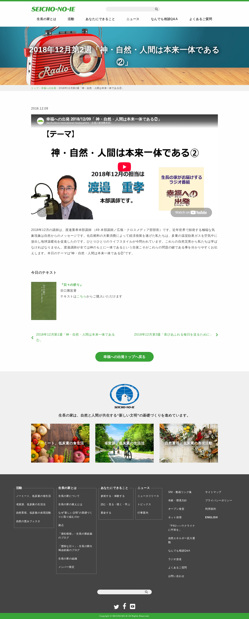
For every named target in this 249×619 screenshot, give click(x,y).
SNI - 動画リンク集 (180, 492)
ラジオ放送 (175, 559)
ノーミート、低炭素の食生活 (33, 495)
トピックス (144, 504)
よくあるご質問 (200, 19)
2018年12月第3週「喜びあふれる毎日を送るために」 (173, 334)
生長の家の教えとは (70, 504)
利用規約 (210, 508)
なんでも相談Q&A (164, 19)
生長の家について (69, 495)
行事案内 (143, 512)
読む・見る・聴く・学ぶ (115, 504)
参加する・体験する (113, 495)
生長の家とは (46, 19)
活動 (71, 19)
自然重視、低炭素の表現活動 (33, 512)
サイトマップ (213, 492)
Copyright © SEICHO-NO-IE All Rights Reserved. (124, 616)
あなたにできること (100, 19)
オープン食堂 (176, 508)
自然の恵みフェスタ (28, 521)
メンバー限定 (66, 567)
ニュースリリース (148, 495)
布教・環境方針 (177, 500)
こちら (81, 296)
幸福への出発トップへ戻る (124, 357)
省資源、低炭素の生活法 (31, 504)
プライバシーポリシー (218, 500)
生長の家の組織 (67, 558)
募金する (106, 512)
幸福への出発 (48, 88)
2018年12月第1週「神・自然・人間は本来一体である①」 (75, 337)
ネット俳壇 (175, 517)
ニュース (132, 19)
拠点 (61, 525)
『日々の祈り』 (71, 284)
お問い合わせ (176, 576)
